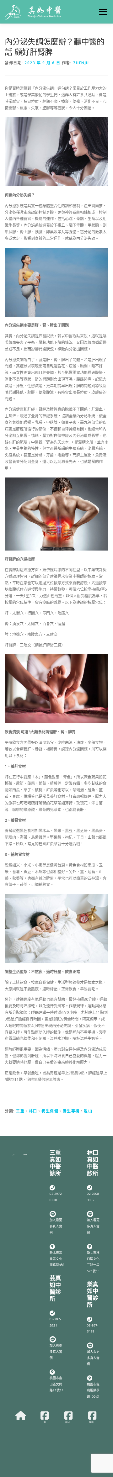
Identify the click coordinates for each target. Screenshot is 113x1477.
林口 (33, 1111)
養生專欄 (71, 1111)
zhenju (81, 63)
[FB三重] (44, 1415)
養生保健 (49, 1111)
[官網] (20, 1415)
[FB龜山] (92, 1415)
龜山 (88, 1111)
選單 (101, 11)
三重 (20, 1111)
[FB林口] (68, 1415)
